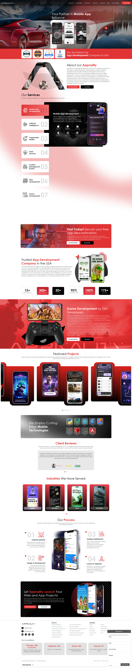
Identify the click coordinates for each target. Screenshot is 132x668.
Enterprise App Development (77, 632)
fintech (91, 634)
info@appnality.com (29, 631)
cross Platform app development (78, 628)
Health (102, 624)
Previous (35, 459)
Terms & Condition (106, 660)
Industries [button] (78, 3)
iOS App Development (75, 630)
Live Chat (87, 87)
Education (55, 508)
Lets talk (127, 3)
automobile (103, 626)
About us (95, 3)
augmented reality (56, 632)
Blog (108, 3)
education (92, 628)
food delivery (104, 630)
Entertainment (104, 628)
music (102, 632)
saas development (74, 626)
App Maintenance (56, 637)
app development (56, 624)
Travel (77, 508)
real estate (92, 630)
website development (57, 634)
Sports (32, 508)
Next (96, 459)
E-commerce (93, 632)
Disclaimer (26, 665)
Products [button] (87, 3)
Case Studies (115, 3)
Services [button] (71, 3)
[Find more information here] (119, 648)
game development (57, 626)
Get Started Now (73, 87)
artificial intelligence (57, 630)
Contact (102, 3)
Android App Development (58, 628)
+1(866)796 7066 (28, 628)
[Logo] (8, 3)
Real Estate (99, 508)
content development (75, 624)
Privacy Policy (97, 660)
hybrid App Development (76, 634)
